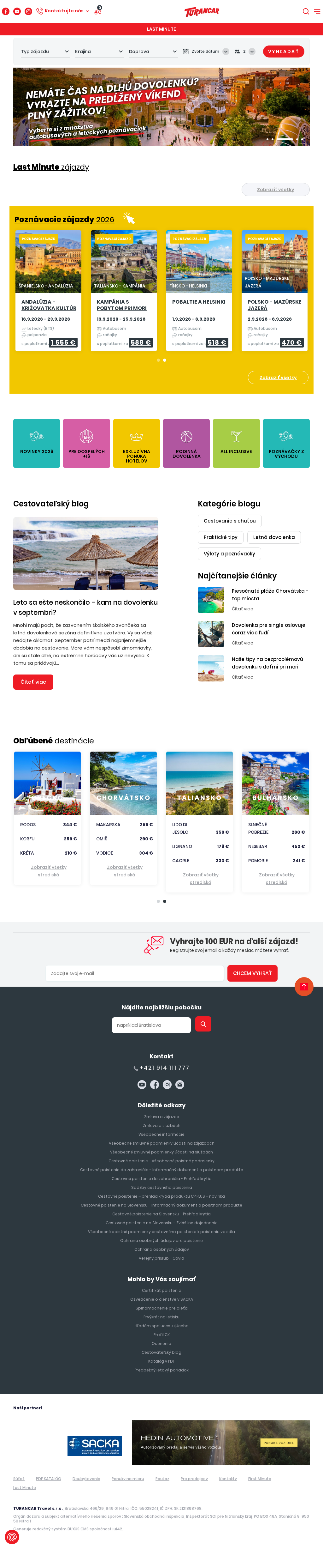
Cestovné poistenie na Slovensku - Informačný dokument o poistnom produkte (161, 1205)
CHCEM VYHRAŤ (252, 973)
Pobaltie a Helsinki (199, 302)
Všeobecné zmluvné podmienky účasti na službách (161, 1152)
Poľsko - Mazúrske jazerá (275, 305)
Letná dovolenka (274, 537)
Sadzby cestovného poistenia (161, 1187)
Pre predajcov (194, 1478)
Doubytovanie (86, 1478)
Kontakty (228, 1478)
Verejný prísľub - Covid (161, 1258)
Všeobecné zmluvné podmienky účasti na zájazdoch (161, 1143)
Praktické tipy (221, 537)
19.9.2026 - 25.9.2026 (121, 319)
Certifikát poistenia (161, 1290)
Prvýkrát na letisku (161, 1317)
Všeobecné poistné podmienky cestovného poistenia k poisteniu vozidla (161, 1231)
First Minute (259, 1478)
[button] (267, 139)
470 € (292, 342)
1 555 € (63, 342)
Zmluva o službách (161, 1125)
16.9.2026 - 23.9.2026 (45, 319)
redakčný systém (49, 1529)
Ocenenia (161, 1343)
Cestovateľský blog (51, 504)
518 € (217, 342)
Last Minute (161, 29)
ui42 (118, 1529)
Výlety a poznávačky (229, 553)
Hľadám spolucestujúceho (162, 1325)
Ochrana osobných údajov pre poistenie (161, 1240)
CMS (84, 1529)
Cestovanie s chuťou (230, 520)
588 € (141, 342)
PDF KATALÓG (48, 1478)
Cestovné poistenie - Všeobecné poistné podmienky (161, 1161)
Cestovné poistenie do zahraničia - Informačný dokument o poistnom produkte (161, 1169)
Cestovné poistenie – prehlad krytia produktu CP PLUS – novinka (161, 1196)
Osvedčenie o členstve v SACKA (161, 1299)
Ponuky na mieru (128, 1478)
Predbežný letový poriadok (162, 1370)
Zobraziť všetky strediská (49, 871)
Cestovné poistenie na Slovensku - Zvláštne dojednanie (162, 1222)
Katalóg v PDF (161, 1361)
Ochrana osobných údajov (161, 1249)
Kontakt (161, 1056)
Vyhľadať (283, 51)
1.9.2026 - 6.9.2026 (193, 319)
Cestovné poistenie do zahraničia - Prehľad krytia (162, 1178)
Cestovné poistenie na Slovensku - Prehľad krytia (161, 1214)
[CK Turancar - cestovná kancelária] (202, 11)
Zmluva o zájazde (161, 1116)
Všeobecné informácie (161, 1134)
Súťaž (19, 1478)
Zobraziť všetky (275, 189)
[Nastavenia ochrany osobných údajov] (12, 1537)
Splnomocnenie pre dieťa (162, 1308)
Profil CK (162, 1334)
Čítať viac (33, 682)
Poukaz (162, 1478)
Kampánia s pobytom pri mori (122, 305)
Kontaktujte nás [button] (64, 11)
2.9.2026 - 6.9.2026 (270, 319)
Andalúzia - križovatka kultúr (48, 305)
